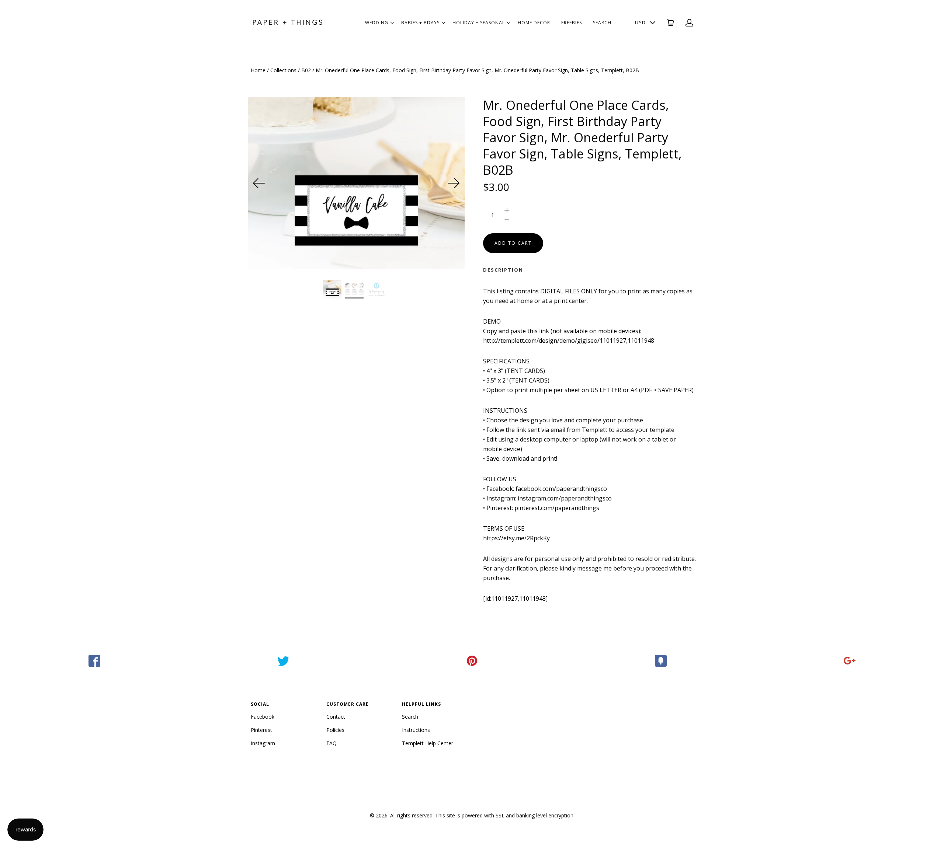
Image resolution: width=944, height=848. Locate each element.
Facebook (262, 716)
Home (258, 70)
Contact (335, 716)
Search (410, 716)
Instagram (263, 743)
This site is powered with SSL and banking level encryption (504, 815)
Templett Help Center (427, 743)
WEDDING (376, 23)
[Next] (453, 183)
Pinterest (261, 729)
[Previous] (259, 183)
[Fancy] (660, 661)
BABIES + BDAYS (420, 23)
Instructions (416, 729)
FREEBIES (571, 23)
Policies (335, 729)
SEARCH (602, 23)
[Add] (849, 661)
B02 (306, 70)
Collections (283, 70)
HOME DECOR (534, 23)
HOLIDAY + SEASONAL (478, 23)
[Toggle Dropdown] (392, 23)
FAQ (331, 743)
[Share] (94, 661)
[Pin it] (472, 661)
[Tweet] (283, 661)
